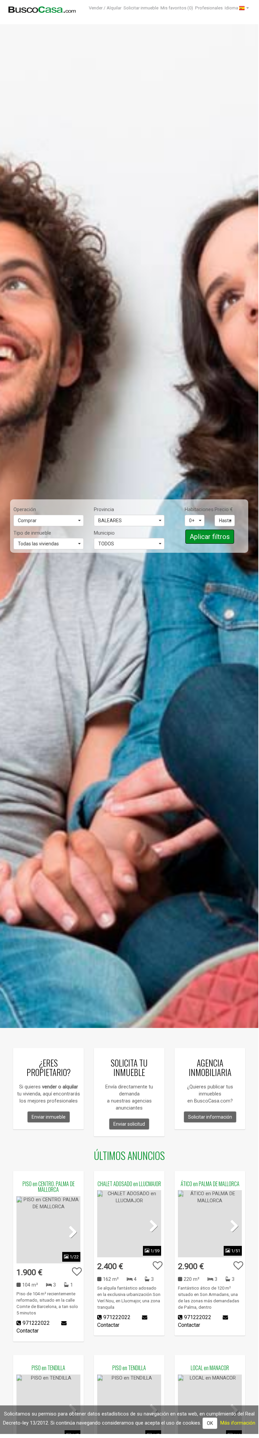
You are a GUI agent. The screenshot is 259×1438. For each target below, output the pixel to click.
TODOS (106, 543)
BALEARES (110, 520)
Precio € (224, 509)
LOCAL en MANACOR (210, 1368)
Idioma (232, 7)
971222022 (36, 1323)
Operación (24, 509)
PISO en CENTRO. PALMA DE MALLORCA (49, 1187)
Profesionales (209, 7)
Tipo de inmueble (32, 533)
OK (210, 1423)
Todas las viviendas (38, 543)
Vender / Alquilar (105, 7)
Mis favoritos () (176, 7)
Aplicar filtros (210, 537)
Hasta (225, 520)
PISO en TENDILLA (48, 1368)
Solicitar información (210, 1117)
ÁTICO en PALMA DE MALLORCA (210, 1184)
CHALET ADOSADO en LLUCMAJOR (129, 1184)
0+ (191, 520)
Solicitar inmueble (140, 7)
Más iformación (237, 1423)
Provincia (104, 509)
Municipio (104, 533)
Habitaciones (195, 509)
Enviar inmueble (49, 1117)
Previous (26, 1231)
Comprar (27, 520)
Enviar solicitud (129, 1124)
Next (70, 1231)
